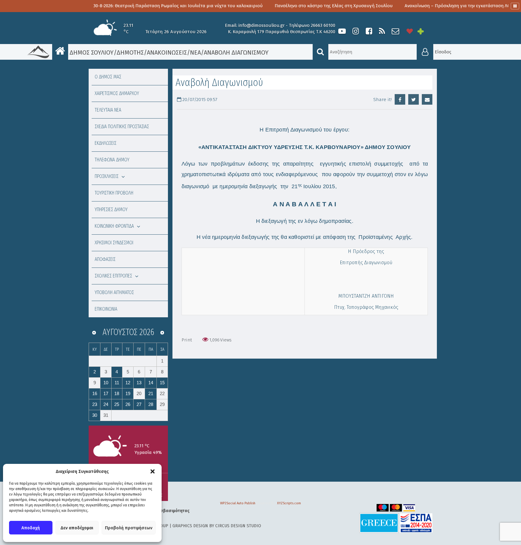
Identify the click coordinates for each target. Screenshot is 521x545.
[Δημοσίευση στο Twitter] (413, 99)
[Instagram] (355, 31)
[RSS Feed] (382, 31)
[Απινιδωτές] (409, 31)
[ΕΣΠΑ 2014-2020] (416, 522)
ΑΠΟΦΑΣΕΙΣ (105, 259)
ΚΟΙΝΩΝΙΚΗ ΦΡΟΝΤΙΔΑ (114, 226)
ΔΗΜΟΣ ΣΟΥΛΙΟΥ (91, 52)
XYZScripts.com (289, 503)
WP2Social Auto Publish (237, 503)
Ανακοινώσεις (167, 52)
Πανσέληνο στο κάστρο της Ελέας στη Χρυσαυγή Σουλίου (313, 5)
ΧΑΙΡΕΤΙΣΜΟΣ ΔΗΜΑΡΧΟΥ (117, 93)
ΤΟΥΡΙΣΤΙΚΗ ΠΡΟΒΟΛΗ (114, 193)
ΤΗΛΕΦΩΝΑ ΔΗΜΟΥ (112, 160)
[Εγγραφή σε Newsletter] (395, 31)
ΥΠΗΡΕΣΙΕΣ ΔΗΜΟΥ (111, 209)
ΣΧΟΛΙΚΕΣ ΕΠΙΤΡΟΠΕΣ (113, 276)
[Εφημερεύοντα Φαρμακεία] (424, 31)
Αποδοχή (30, 528)
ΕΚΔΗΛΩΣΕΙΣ (105, 143)
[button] (153, 471)
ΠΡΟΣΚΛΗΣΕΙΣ (106, 176)
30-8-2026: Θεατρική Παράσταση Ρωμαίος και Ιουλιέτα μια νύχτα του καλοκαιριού (157, 5)
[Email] (427, 99)
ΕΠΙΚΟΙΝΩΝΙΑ (106, 309)
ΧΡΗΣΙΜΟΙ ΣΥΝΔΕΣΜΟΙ (114, 242)
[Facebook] (368, 31)
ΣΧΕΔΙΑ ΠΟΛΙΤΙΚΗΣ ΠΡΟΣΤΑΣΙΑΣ (122, 126)
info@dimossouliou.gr (261, 25)
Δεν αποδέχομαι (77, 528)
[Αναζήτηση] (320, 52)
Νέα (195, 52)
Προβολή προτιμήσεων (128, 528)
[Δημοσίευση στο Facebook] (400, 99)
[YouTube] (342, 31)
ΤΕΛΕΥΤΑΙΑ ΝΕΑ (108, 110)
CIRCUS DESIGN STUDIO (238, 525)
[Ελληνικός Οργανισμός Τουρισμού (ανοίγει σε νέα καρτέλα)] (379, 522)
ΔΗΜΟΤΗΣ (130, 52)
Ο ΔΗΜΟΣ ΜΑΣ (108, 77)
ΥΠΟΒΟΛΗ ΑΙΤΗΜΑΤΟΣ (114, 292)
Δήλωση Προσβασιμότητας (162, 510)
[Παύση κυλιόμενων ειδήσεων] (515, 6)
